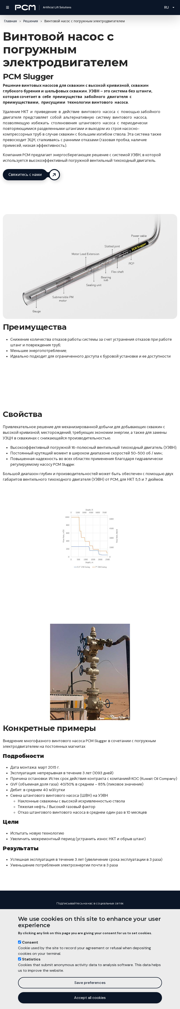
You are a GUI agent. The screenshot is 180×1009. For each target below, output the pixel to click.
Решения (30, 21)
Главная (10, 21)
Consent (30, 942)
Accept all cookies (90, 997)
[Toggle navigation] (7, 7)
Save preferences (89, 982)
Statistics (31, 959)
